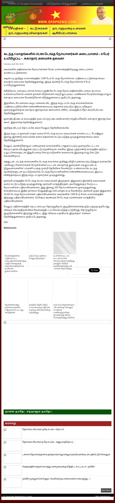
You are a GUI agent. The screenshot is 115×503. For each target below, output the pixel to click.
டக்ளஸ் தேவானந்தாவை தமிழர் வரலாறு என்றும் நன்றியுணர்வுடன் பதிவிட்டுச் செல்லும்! (66, 454)
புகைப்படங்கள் (92, 4)
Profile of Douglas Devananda (25, 4)
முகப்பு (8, 25)
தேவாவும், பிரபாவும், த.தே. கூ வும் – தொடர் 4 (43, 429)
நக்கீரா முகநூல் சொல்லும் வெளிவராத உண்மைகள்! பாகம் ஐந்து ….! (56, 478)
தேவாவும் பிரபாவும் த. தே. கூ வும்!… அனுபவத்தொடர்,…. (48, 441)
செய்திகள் (16, 28)
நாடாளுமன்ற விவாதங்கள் (27, 33)
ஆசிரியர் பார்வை (64, 33)
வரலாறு (8, 0)
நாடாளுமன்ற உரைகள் (69, 28)
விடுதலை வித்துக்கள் (62, 4)
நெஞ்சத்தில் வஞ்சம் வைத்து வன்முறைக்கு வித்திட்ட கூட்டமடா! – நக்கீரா (58, 466)
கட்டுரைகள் (39, 28)
